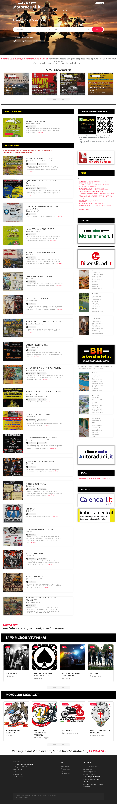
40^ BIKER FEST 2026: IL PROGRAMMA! (91, 203)
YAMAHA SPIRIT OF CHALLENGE (89, 200)
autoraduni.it (18, 769)
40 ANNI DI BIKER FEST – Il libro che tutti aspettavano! (95, 205)
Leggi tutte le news (83, 209)
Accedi (100, 3)
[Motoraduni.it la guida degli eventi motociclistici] (27, 5)
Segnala (17, 14)
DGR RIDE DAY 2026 (85, 202)
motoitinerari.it (18, 777)
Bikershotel (66, 11)
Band (92, 11)
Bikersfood (76, 11)
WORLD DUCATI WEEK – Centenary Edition (92, 188)
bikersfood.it (18, 774)
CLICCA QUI (97, 751)
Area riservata (65, 769)
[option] (17, 85)
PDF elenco (56, 11)
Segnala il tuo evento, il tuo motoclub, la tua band (24, 58)
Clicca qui (10, 625)
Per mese (25, 11)
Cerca (97, 29)
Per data (17, 11)
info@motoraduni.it (94, 777)
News (24, 14)
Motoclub (85, 11)
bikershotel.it (18, 772)
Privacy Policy (65, 766)
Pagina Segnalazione (65, 772)
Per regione (36, 11)
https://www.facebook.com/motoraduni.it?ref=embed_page (95, 478)
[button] (33, 30)
